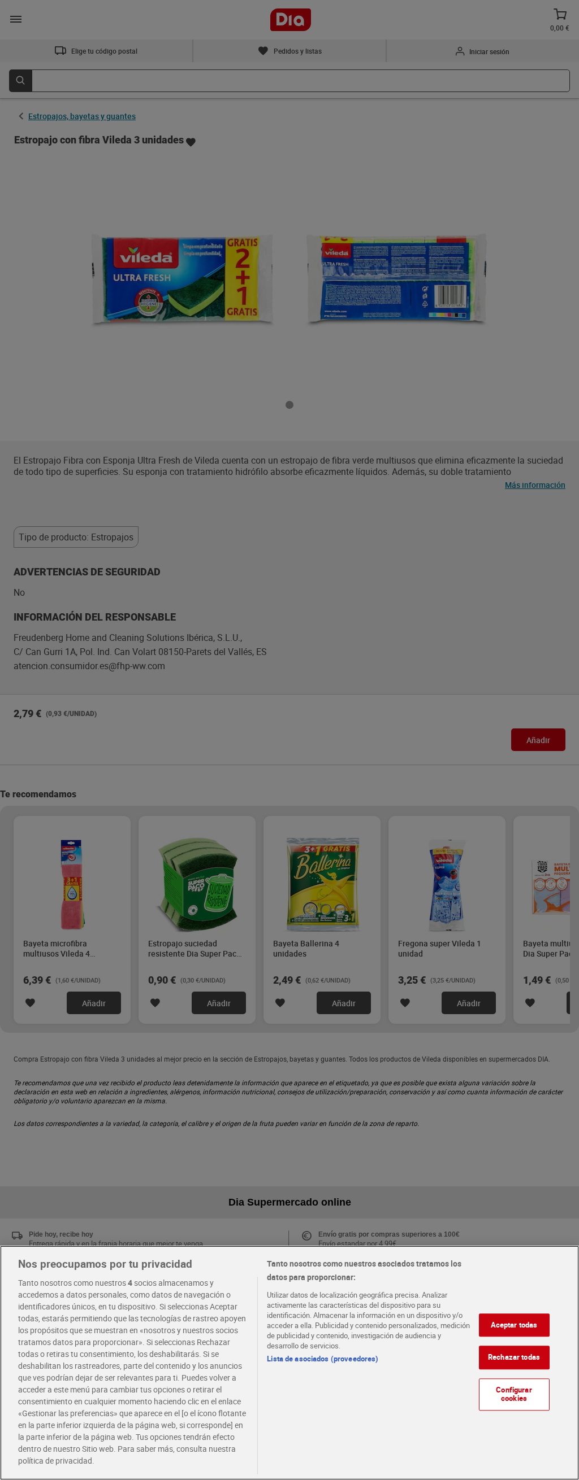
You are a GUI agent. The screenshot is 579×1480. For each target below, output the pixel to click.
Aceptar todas (514, 1325)
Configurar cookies (514, 1394)
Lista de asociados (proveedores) (322, 1359)
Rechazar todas (514, 1357)
